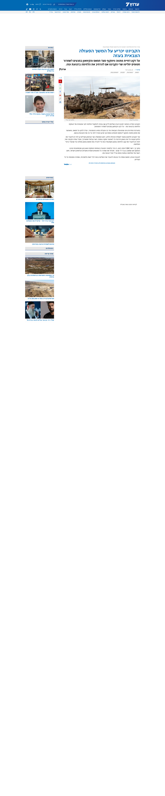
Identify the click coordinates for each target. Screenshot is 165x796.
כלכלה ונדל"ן (77, 9)
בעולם (104, 9)
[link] (39, 70)
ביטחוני (124, 9)
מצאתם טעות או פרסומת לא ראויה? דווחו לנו (102, 163)
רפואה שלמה (105, 12)
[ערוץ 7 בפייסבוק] (37, 9)
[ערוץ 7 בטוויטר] (40, 9)
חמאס (137, 72)
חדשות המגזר (135, 12)
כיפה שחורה (126, 12)
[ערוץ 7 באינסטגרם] (33, 9)
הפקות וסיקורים (52, 9)
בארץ (109, 9)
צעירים (113, 12)
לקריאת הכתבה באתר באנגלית (128, 204)
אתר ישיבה (66, 12)
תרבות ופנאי (86, 12)
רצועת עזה (130, 72)
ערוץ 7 (138, 47)
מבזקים (131, 9)
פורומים (73, 12)
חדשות (137, 9)
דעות (70, 9)
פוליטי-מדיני (116, 9)
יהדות (60, 9)
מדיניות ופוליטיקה (131, 47)
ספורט (79, 12)
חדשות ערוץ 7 (131, 5)
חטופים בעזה (114, 72)
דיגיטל (118, 12)
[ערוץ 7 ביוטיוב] (30, 9)
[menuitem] (137, 9)
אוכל (65, 9)
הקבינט (122, 72)
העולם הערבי (95, 12)
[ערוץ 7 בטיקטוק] (26, 9)
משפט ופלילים (88, 9)
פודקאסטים (97, 9)
